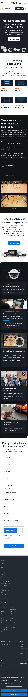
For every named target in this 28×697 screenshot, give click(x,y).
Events (21, 653)
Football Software (5, 585)
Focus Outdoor (4, 629)
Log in (24, 3)
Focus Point (3, 634)
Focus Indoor (4, 627)
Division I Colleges (5, 570)
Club (2, 565)
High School (3, 563)
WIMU (11, 613)
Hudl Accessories (5, 670)
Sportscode (3, 607)
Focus (2, 625)
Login (21, 660)
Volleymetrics (13, 609)
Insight (2, 611)
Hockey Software (5, 588)
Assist (2, 622)
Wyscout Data (4, 620)
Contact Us (3, 660)
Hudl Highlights (4, 644)
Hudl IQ (2, 609)
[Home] (14, 3)
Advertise (22, 644)
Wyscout (3, 618)
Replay (11, 607)
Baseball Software (5, 581)
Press (21, 646)
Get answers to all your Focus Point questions (10, 364)
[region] (14, 684)
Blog (2, 665)
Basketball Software (5, 583)
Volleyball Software (5, 594)
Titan (11, 616)
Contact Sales (23, 663)
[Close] (26, 674)
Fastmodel (12, 627)
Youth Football (4, 576)
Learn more (8, 168)
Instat (11, 620)
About (21, 641)
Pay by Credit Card (5, 667)
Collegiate (3, 567)
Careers (22, 650)
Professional (4, 579)
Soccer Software (5, 590)
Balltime (11, 625)
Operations (3, 574)
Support (3, 663)
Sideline (11, 604)
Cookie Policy (10, 683)
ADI (10, 629)
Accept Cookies (14, 694)
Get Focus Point (19, 8)
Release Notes (13, 631)
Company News (23, 648)
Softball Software (5, 592)
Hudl (2, 604)
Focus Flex (3, 631)
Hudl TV (22, 393)
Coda (2, 616)
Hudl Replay (6, 327)
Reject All (14, 690)
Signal (11, 618)
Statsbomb (12, 622)
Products (3, 602)
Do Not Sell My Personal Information (14, 686)
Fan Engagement (5, 572)
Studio (2, 613)
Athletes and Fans (5, 641)
